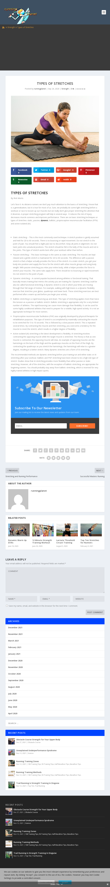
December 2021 (15, 627)
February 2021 (14, 647)
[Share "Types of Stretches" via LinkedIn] (62, 450)
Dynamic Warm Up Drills (17, 541)
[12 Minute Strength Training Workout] (43, 530)
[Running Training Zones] (11, 763)
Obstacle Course (34, 742)
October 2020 (14, 673)
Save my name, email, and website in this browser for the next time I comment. (43, 606)
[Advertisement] (55, 49)
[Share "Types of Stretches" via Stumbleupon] (72, 450)
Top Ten (31, 786)
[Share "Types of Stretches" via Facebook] (35, 450)
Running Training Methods (28, 772)
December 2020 (15, 660)
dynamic (44, 220)
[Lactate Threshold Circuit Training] (67, 530)
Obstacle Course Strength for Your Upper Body (38, 739)
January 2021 (14, 654)
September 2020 (15, 680)
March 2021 (13, 640)
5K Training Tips (48, 764)
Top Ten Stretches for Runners (89, 541)
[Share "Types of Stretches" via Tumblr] (51, 450)
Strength (11, 27)
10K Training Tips (34, 764)
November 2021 (15, 634)
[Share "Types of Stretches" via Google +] (45, 450)
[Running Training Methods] (11, 774)
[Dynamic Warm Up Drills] (19, 530)
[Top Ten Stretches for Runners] (91, 530)
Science (31, 753)
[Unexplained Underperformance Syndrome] (11, 752)
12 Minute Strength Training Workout (42, 541)
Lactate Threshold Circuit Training (65, 541)
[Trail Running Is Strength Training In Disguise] (11, 785)
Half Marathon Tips (62, 764)
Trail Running (40, 786)
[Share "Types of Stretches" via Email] (78, 450)
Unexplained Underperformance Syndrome (36, 750)
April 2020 (12, 713)
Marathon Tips (75, 764)
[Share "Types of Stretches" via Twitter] (40, 450)
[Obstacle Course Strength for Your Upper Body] (11, 741)
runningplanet (40, 88)
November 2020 (15, 667)
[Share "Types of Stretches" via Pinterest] (56, 450)
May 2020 (12, 707)
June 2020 (12, 700)
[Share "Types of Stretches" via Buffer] (67, 450)
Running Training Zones (27, 761)
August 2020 (14, 687)
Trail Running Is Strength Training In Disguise (37, 783)
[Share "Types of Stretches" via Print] (83, 450)
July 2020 (12, 693)
